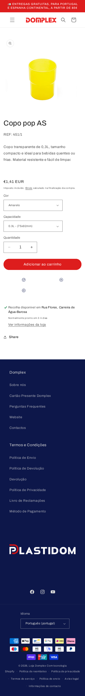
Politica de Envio (22, 457)
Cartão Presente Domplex (30, 396)
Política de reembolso (33, 671)
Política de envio (49, 678)
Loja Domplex (37, 665)
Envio (29, 188)
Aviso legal (72, 678)
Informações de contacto (45, 686)
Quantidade (12, 237)
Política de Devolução (26, 468)
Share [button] (14, 337)
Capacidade (12, 216)
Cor (6, 195)
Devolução (17, 479)
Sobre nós (17, 385)
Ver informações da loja (27, 324)
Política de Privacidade (27, 490)
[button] (12, 20)
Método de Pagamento (27, 511)
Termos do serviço (23, 678)
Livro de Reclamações (27, 500)
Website (15, 417)
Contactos (17, 428)
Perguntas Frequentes (27, 406)
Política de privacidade (65, 671)
